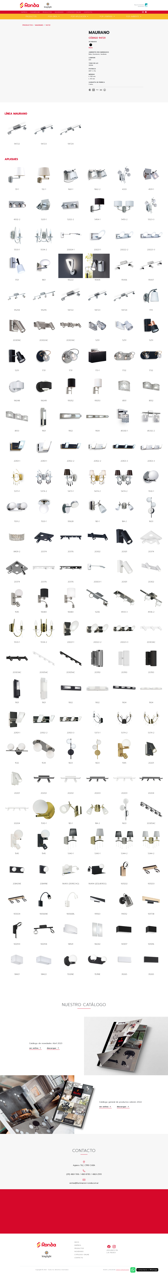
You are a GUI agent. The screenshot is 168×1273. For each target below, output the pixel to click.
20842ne (17, 871)
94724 (70, 132)
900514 (44, 932)
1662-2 (97, 177)
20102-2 (70, 449)
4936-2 (151, 600)
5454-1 (97, 207)
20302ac (44, 328)
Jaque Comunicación (122, 1270)
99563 (97, 902)
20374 (44, 539)
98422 (44, 962)
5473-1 (70, 479)
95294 (17, 298)
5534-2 (44, 237)
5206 (97, 600)
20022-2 (124, 237)
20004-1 (70, 237)
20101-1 (17, 449)
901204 (17, 902)
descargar (52, 1048)
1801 (44, 268)
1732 (124, 358)
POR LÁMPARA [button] (106, 16)
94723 (44, 132)
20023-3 (151, 237)
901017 (124, 932)
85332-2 (151, 418)
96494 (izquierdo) (97, 871)
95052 (70, 388)
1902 (70, 418)
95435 (97, 268)
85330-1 (124, 418)
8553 (17, 418)
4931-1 (151, 177)
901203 (151, 871)
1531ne (97, 962)
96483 (44, 600)
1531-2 (17, 509)
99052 (124, 902)
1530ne (70, 962)
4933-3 (124, 600)
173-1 (97, 358)
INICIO (76, 1242)
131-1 (17, 177)
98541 (70, 932)
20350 (97, 660)
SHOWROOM (35, 12)
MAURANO (39, 25)
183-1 (97, 509)
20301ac (17, 328)
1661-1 (70, 177)
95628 (70, 509)
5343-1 (70, 841)
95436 (124, 268)
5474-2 (97, 479)
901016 (151, 932)
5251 (97, 328)
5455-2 (124, 207)
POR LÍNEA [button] (53, 16)
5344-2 (124, 841)
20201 (151, 751)
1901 (44, 418)
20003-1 (97, 569)
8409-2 (17, 539)
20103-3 (124, 449)
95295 (44, 298)
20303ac (70, 328)
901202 (124, 871)
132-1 (44, 177)
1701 (17, 268)
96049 (44, 388)
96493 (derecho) (70, 871)
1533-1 (44, 509)
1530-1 (151, 479)
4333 (124, 177)
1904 (97, 418)
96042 (97, 932)
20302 (97, 539)
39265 (124, 962)
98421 (17, 962)
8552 (151, 388)
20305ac (44, 660)
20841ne (44, 871)
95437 (151, 268)
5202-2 (70, 207)
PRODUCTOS (47, 12)
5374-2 (44, 479)
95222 (70, 268)
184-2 (124, 509)
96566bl (70, 902)
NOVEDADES (59, 12)
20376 (70, 539)
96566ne (44, 902)
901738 (151, 902)
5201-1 (44, 207)
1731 (44, 358)
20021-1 (97, 237)
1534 (44, 751)
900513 (17, 932)
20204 (151, 781)
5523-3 (151, 207)
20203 (97, 781)
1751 (151, 298)
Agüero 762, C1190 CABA (84, 1165)
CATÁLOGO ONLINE (74, 12)
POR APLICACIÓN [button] (79, 16)
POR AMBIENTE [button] (133, 16)
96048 (17, 388)
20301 (124, 539)
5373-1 (17, 479)
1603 (151, 509)
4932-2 (17, 207)
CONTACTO (88, 12)
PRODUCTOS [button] (31, 16)
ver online (34, 1048)
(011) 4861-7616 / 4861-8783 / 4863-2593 (84, 1174)
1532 (17, 751)
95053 (97, 388)
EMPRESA (24, 12)
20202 (44, 781)
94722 (17, 132)
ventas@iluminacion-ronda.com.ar (84, 1183)
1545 (17, 600)
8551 (124, 388)
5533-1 (17, 237)
